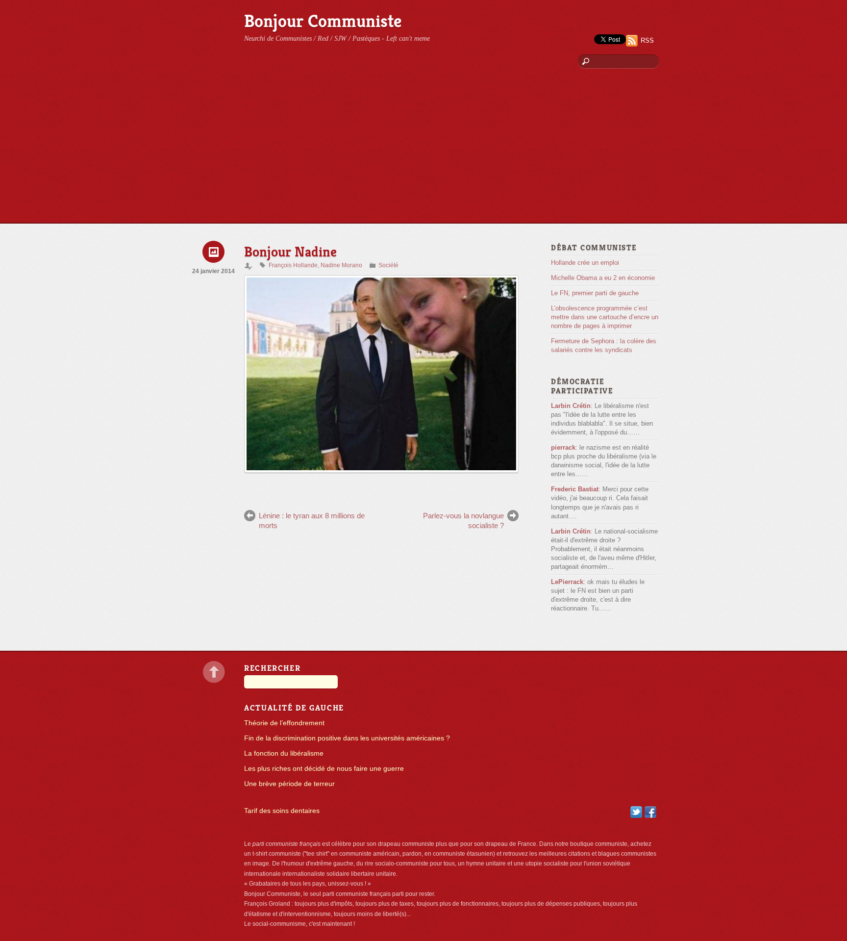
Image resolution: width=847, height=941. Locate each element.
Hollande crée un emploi (585, 262)
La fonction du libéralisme (284, 753)
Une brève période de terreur (289, 784)
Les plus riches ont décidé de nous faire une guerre (324, 768)
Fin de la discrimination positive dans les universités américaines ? (347, 738)
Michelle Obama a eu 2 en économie (603, 277)
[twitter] (636, 811)
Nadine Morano (341, 265)
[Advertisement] (423, 149)
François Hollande (293, 265)
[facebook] (650, 811)
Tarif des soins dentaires (282, 810)
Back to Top (214, 672)
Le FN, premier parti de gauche (595, 293)
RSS (647, 40)
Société (388, 265)
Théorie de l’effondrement (284, 723)
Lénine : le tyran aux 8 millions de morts (312, 520)
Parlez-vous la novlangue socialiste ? (463, 520)
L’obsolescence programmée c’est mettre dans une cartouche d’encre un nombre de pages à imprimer (604, 317)
